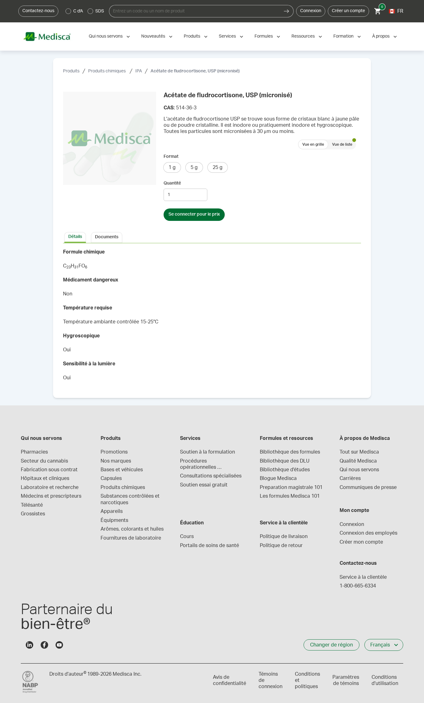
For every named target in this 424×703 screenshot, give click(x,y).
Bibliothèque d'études (285, 469)
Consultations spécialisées (210, 475)
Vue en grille (313, 144)
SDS (99, 11)
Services (227, 36)
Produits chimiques (107, 71)
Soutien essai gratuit (204, 484)
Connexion (310, 11)
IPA (138, 71)
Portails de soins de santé (209, 545)
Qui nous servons (106, 36)
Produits (192, 36)
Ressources (303, 36)
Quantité (172, 183)
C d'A (78, 11)
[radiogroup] (85, 11)
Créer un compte (348, 11)
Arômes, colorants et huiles (132, 529)
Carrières (350, 478)
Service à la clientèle (363, 577)
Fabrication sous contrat (49, 469)
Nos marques (116, 461)
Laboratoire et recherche (50, 487)
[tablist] (212, 237)
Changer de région (331, 644)
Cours (187, 536)
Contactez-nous (38, 11)
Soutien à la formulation (207, 452)
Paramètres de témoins (345, 680)
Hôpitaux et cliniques (45, 478)
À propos (381, 36)
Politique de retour (281, 545)
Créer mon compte (361, 542)
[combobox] (194, 11)
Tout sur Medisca (359, 452)
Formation (343, 36)
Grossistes (33, 513)
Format (171, 156)
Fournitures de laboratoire (131, 538)
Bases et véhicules (122, 469)
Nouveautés (153, 36)
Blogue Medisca (278, 478)
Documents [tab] (106, 237)
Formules (264, 36)
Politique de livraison (284, 536)
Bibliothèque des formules (290, 452)
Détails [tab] (75, 237)
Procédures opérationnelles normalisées (198, 465)
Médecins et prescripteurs (51, 496)
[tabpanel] (212, 317)
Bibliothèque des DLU (284, 461)
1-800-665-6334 (358, 585)
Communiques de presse (368, 487)
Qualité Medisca (358, 461)
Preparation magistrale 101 (291, 487)
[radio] (68, 11)
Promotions (114, 452)
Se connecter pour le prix (194, 214)
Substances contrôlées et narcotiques (131, 499)
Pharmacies (34, 452)
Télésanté (32, 505)
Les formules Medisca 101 (290, 496)
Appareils (112, 511)
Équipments (114, 520)
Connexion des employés (368, 533)
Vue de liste (342, 144)
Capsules (111, 478)
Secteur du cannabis (44, 461)
